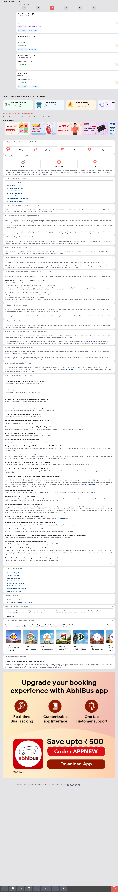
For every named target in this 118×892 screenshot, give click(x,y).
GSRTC (76, 646)
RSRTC (93, 646)
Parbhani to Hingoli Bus (14, 586)
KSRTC (43, 646)
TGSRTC (27, 646)
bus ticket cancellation (92, 484)
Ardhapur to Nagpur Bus (14, 191)
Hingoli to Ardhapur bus (70, 369)
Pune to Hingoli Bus (13, 580)
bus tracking (62, 518)
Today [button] (20, 4)
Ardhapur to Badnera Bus (15, 188)
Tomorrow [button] (26, 4)
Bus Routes (12, 113)
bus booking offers (93, 341)
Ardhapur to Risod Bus (14, 196)
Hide (110, 563)
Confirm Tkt (13, 784)
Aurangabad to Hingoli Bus (15, 583)
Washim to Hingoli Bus (14, 573)
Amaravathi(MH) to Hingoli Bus (16, 588)
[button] (24, 8)
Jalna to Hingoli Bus (13, 575)
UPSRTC (110, 646)
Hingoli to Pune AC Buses (14, 599)
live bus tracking (12, 353)
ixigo (8, 784)
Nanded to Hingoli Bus (14, 591)
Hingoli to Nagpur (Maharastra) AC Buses (19, 602)
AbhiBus (4, 784)
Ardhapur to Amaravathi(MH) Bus (17, 198)
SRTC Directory (61, 626)
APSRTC (10, 646)
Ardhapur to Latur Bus (14, 185)
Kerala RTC (61, 646)
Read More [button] (52, 117)
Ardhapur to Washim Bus (14, 183)
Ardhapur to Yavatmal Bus (15, 201)
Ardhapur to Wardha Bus (14, 193)
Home (5, 113)
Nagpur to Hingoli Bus (14, 578)
